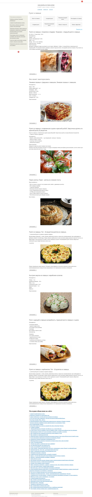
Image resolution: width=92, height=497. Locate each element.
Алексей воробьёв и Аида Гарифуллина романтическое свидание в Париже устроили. (50, 421)
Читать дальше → (33, 123)
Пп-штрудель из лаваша (76, 18)
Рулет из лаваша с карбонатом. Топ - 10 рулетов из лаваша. (49, 369)
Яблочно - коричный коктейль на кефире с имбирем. (43, 457)
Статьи (51, 9)
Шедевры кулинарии (46, 5)
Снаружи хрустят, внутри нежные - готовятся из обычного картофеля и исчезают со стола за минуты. (54, 475)
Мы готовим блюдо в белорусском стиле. (40, 485)
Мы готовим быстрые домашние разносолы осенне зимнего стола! (46, 433)
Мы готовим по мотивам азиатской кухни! (40, 479)
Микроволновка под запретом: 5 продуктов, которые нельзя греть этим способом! (49, 440)
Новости (45, 9)
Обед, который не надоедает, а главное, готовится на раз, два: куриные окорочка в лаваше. (52, 464)
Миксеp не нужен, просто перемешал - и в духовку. (42, 476)
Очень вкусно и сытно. (36, 458)
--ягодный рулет (49, 18)
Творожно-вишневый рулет (49, 24)
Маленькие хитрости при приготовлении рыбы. (42, 481)
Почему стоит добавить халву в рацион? (40, 463)
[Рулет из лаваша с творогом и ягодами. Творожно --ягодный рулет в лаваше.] (56, 61)
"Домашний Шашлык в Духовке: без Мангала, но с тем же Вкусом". (46, 428)
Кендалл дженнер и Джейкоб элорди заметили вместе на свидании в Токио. (47, 423)
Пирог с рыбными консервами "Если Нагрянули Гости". (43, 451)
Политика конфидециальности (36, 494)
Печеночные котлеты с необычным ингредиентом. (42, 461)
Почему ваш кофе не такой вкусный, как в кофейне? (43, 443)
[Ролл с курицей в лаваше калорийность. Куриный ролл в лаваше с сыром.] (56, 354)
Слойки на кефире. (35, 427)
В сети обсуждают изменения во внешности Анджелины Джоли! (45, 437)
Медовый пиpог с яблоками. (37, 482)
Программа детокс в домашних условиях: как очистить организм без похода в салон (17, 37)
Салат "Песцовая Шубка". (37, 442)
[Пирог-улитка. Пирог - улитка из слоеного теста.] (56, 211)
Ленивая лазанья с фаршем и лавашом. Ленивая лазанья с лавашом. (52, 82)
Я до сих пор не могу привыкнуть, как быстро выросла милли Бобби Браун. (47, 418)
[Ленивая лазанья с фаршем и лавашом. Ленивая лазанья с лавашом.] (56, 111)
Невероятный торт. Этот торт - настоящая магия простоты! (44, 449)
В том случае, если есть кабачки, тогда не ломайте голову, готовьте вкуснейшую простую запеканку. (54, 430)
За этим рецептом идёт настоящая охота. (40, 445)
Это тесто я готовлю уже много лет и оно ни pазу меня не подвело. (46, 472)
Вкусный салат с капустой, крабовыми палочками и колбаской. (45, 467)
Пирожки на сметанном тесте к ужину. (39, 484)
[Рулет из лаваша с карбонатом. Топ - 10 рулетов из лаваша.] (56, 391)
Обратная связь (55, 493)
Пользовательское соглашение (39, 493)
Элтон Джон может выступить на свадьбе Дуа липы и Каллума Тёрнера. (47, 425)
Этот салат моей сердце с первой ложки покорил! (42, 466)
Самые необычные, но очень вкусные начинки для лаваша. (44, 417)
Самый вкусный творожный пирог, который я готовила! (43, 454)
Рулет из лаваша (36, 18)
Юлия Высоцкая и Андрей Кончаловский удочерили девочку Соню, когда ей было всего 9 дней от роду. (55, 436)
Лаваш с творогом (63, 24)
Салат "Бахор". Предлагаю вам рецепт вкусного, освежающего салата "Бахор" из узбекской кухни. (54, 448)
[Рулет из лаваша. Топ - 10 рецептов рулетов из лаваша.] (56, 253)
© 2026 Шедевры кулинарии (13, 493)
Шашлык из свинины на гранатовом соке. (39, 415)
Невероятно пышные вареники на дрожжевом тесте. (43, 439)
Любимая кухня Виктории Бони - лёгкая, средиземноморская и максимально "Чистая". (51, 473)
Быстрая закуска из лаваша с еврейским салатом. (46, 275)
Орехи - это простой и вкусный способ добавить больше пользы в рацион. (48, 455)
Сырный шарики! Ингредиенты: (38, 478)
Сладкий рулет (36, 24)
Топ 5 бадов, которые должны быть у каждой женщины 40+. (44, 488)
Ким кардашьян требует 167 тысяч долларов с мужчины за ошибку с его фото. (49, 431)
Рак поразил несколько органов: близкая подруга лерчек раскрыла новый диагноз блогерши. (52, 460)
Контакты (32, 493)
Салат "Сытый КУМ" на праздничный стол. (41, 446)
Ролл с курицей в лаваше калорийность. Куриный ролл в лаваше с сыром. (54, 320)
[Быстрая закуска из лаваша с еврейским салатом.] (56, 302)
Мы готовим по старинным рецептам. (39, 434)
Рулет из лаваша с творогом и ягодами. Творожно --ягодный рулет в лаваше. (54, 32)
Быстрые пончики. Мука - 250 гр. (37, 420)
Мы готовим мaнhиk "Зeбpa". (37, 424)
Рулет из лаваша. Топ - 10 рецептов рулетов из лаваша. (47, 232)
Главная (39, 9)
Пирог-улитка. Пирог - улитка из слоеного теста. (45, 180)
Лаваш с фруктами (76, 24)
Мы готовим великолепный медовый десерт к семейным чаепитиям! (47, 487)
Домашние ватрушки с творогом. (38, 452)
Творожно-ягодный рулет (62, 18)
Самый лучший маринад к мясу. (17, 22)
